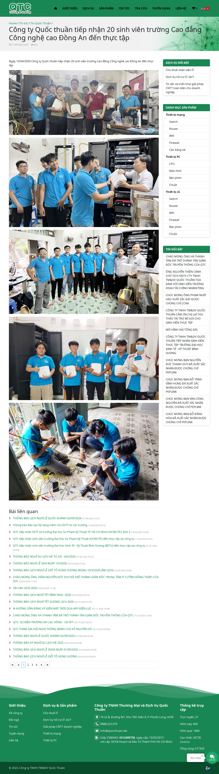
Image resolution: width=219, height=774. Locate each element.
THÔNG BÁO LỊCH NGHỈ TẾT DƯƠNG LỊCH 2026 (43, 602)
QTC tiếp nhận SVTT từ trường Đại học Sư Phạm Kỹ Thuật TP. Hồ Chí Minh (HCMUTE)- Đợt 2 (71, 532)
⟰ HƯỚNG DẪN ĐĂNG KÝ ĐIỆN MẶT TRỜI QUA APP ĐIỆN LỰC (52, 608)
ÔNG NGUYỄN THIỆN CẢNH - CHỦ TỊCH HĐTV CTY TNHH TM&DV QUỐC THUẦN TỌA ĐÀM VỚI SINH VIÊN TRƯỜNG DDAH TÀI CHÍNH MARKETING (185, 280)
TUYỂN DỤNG (161, 8)
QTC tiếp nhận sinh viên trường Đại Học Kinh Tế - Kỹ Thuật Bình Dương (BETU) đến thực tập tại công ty (79, 545)
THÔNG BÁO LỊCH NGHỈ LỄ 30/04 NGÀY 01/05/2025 (45, 649)
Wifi (171, 136)
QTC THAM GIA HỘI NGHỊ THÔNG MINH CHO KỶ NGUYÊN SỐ (52, 629)
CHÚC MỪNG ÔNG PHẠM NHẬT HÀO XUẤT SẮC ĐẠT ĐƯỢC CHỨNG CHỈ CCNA (186, 299)
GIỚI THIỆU (70, 8)
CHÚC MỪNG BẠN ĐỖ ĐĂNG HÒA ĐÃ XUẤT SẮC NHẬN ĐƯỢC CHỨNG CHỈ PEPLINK (186, 418)
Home (13, 23)
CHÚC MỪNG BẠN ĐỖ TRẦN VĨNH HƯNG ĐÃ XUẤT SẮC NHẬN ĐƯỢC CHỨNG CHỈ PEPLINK (184, 386)
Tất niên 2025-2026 (25, 588)
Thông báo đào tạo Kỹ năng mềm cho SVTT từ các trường (50, 525)
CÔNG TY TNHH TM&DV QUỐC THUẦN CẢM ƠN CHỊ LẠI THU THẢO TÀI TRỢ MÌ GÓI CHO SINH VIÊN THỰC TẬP (185, 316)
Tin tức (23, 23)
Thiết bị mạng (52, 733)
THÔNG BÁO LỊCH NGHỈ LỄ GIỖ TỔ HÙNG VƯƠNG (45, 656)
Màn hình (175, 171)
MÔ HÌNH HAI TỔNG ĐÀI (181, 330)
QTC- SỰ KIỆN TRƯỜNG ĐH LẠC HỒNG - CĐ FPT (43, 622)
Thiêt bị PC (50, 740)
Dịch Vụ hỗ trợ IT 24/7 (180, 77)
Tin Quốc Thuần (40, 23)
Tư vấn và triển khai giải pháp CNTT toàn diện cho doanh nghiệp (185, 88)
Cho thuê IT (50, 713)
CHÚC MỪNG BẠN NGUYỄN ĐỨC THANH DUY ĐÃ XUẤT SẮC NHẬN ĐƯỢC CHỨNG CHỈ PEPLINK (185, 366)
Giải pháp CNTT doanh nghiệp (62, 727)
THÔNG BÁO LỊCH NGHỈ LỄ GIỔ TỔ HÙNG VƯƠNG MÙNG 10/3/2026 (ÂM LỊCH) (63, 570)
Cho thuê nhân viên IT (180, 70)
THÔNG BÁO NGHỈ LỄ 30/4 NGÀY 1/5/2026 (40, 563)
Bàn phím (175, 178)
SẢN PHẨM (106, 8)
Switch (173, 122)
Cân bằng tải (177, 150)
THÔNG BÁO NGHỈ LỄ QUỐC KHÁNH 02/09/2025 (44, 636)
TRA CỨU (141, 8)
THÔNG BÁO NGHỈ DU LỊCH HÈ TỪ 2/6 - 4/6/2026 (44, 556)
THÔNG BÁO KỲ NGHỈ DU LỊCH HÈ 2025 (38, 643)
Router (173, 129)
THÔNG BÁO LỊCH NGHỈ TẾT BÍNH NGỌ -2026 (42, 595)
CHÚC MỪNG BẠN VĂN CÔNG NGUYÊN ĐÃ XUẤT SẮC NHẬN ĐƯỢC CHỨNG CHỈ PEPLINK (185, 403)
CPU (172, 164)
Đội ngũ (14, 720)
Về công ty (15, 713)
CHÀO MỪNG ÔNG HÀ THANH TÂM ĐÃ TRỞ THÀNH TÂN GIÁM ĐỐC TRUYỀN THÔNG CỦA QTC (73, 615)
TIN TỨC (124, 8)
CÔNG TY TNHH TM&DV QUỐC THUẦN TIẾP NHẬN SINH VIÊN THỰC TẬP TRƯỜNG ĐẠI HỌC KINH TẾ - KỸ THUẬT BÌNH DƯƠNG (185, 345)
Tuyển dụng (16, 733)
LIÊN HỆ (181, 8)
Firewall (174, 143)
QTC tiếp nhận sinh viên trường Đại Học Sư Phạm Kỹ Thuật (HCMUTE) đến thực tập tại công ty (73, 539)
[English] (203, 8)
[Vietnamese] (208, 8)
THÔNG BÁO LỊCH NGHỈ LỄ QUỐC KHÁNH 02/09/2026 (47, 518)
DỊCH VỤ (88, 8)
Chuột (173, 185)
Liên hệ (13, 740)
